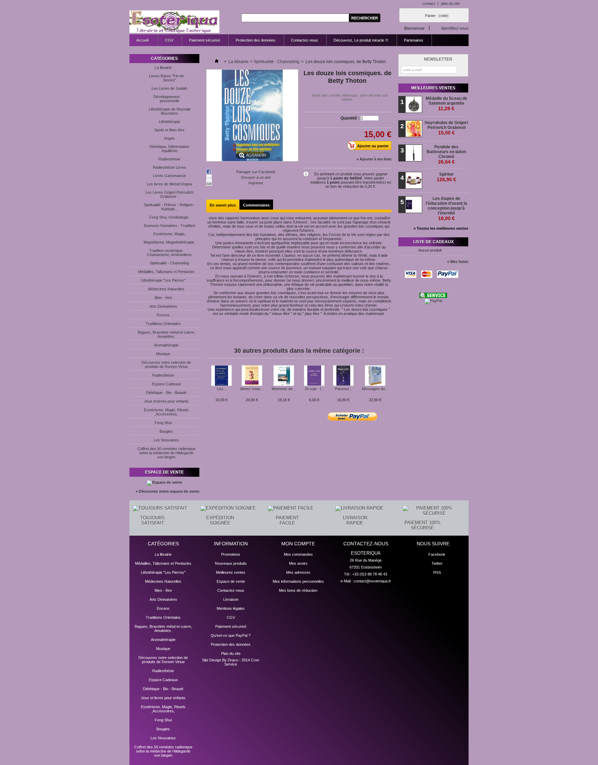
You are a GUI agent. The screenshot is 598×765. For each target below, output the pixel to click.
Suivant (388, 379)
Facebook (436, 554)
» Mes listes (457, 262)
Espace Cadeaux (166, 384)
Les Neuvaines (166, 440)
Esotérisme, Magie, (169, 234)
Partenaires (413, 40)
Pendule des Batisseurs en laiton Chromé (446, 154)
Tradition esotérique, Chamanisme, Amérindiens (169, 252)
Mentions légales (231, 608)
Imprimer (255, 183)
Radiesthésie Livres (169, 167)
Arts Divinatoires (163, 306)
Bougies (166, 431)
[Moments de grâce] (284, 376)
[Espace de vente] (164, 482)
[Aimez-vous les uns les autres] (251, 376)
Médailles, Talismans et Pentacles (166, 272)
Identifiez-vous (455, 28)
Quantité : (350, 118)
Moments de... (284, 389)
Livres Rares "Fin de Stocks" (166, 78)
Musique (163, 354)
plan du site (450, 3)
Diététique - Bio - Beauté (166, 392)
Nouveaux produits (231, 563)
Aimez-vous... (251, 389)
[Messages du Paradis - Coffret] (375, 376)
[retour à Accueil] (216, 61)
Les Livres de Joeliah (169, 88)
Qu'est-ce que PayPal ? (231, 635)
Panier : (436, 16)
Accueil (138, 42)
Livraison (230, 599)
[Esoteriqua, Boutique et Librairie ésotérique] (174, 22)
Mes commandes (298, 554)
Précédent (207, 379)
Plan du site (231, 653)
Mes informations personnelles (298, 581)
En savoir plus (223, 205)
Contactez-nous (304, 40)
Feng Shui (163, 423)
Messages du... (375, 389)
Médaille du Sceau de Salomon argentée (446, 103)
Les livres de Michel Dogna (169, 184)
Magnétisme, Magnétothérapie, (169, 242)
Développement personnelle (166, 99)
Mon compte (298, 543)
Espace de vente (164, 472)
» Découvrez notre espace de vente (167, 491)
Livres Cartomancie (169, 176)
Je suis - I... (314, 389)
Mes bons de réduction (298, 590)
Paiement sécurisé (204, 40)
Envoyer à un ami (256, 177)
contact (429, 3)
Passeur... (343, 389)
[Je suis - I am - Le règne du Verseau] (314, 376)
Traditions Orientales (163, 324)
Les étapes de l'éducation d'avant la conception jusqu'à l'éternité (446, 208)
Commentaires (256, 205)
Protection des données (255, 40)
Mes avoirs (298, 563)
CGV (169, 40)
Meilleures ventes (433, 88)
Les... (221, 389)
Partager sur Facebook (255, 172)
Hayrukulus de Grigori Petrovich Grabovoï (446, 127)
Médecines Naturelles (166, 289)
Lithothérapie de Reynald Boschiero (169, 111)
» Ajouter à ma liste (373, 159)
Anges (169, 138)
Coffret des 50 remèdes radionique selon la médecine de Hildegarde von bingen (166, 453)
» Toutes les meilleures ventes (441, 228)
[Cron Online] (433, 296)
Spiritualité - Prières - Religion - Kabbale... (169, 207)
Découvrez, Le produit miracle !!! (361, 40)
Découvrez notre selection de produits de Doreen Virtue (166, 364)
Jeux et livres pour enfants (166, 401)
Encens (163, 315)
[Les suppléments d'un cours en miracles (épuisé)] (221, 376)
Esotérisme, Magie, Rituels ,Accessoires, (166, 412)
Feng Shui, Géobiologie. (169, 217)
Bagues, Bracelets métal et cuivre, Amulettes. (166, 334)
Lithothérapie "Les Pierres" (163, 280)
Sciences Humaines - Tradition (169, 225)
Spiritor (446, 177)
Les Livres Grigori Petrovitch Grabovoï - (169, 194)
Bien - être (163, 298)
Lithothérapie (169, 122)
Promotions (230, 554)
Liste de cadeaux (433, 241)
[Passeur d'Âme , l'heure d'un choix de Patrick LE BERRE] (343, 376)
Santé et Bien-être (169, 130)
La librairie (163, 67)
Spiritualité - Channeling (169, 263)
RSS (437, 572)
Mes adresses (298, 572)
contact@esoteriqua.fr (372, 581)
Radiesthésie (169, 159)
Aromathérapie (166, 345)
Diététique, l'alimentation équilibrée (169, 148)
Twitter (437, 563)
